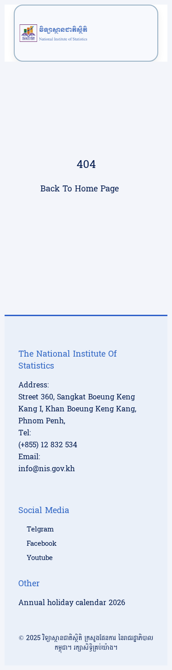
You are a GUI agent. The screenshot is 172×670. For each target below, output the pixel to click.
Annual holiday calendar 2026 (71, 602)
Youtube (40, 558)
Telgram (40, 530)
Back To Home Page (79, 189)
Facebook (41, 544)
